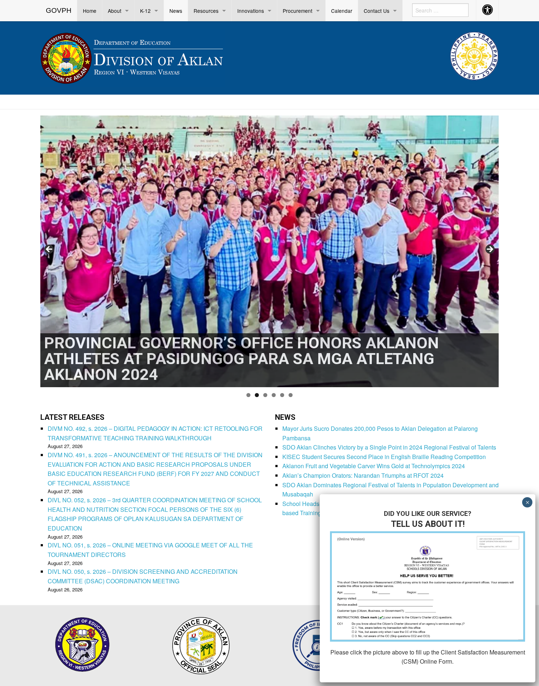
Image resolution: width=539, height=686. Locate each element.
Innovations (250, 10)
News (175, 10)
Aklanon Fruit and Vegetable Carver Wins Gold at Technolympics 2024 (373, 466)
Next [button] (489, 249)
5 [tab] (282, 395)
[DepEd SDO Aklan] (132, 56)
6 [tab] (291, 395)
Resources (206, 10)
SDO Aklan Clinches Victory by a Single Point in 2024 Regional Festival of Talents (389, 447)
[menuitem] (58, 10)
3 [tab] (265, 395)
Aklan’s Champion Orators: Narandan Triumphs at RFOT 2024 (363, 475)
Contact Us (376, 10)
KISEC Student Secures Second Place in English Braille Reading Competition (384, 456)
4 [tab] (274, 395)
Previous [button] (49, 249)
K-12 (145, 10)
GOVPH (59, 10)
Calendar (341, 10)
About (114, 10)
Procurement (297, 10)
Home (89, 10)
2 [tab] (257, 395)
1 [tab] (248, 395)
